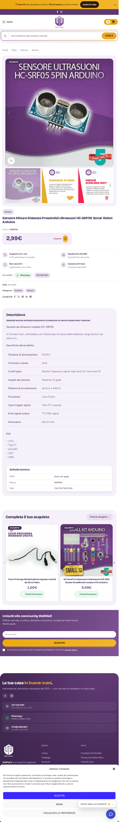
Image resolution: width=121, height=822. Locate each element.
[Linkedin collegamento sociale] (27, 297)
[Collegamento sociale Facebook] (57, 12)
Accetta (59, 795)
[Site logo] (59, 21)
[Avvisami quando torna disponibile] (65, 238)
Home (5, 50)
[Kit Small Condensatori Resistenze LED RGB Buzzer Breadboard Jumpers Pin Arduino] (86, 550)
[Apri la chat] (110, 814)
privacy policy (71, 650)
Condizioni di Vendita (91, 753)
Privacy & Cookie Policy (92, 757)
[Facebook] (5, 695)
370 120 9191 (42, 275)
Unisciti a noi (87, 762)
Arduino (24, 50)
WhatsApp (25, 275)
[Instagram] (11, 695)
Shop (14, 50)
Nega (59, 804)
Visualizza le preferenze (59, 813)
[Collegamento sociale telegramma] (31, 297)
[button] (113, 768)
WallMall (14, 229)
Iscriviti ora (89, 4)
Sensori (35, 50)
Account (46, 762)
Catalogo (46, 757)
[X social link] (19, 297)
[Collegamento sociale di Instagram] (61, 12)
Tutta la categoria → (100, 517)
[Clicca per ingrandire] (11, 160)
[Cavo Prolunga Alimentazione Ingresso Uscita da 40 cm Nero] (32, 550)
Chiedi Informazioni (33, 594)
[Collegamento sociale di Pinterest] (23, 297)
